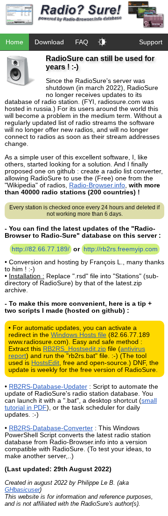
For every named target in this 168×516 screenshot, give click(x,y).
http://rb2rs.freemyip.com (121, 249)
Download (49, 42)
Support (150, 42)
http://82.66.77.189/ (41, 249)
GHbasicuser (22, 489)
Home (14, 42)
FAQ (81, 42)
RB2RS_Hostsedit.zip (74, 348)
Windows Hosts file (78, 334)
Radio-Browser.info (97, 185)
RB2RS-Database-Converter (51, 428)
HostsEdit (45, 362)
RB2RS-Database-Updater (48, 386)
